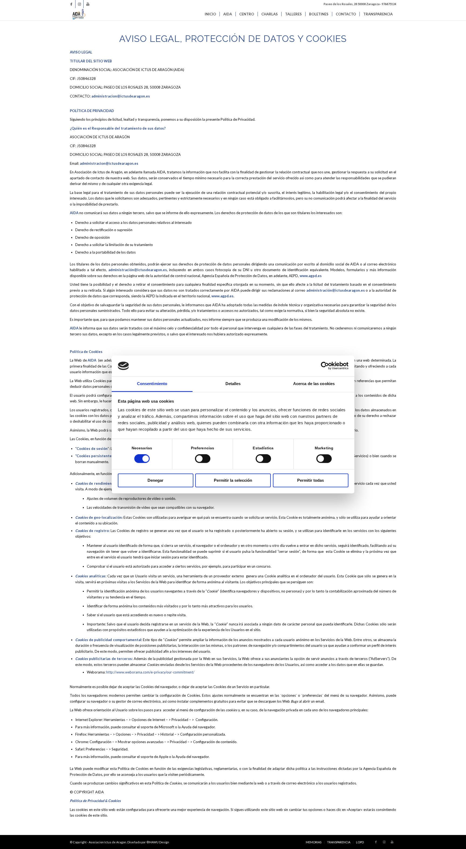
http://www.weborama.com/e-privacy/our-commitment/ (150, 672)
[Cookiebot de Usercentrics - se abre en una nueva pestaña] (324, 366)
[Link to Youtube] (88, 4)
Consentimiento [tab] (152, 383)
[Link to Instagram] (79, 4)
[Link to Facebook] (71, 4)
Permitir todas (310, 480)
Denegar (155, 480)
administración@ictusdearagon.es (137, 270)
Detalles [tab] (233, 383)
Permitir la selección (233, 480)
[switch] (202, 458)
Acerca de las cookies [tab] (314, 383)
